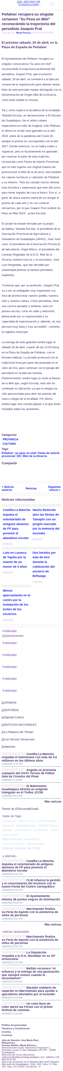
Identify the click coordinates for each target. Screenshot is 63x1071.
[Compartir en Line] (37, 470)
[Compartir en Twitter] (10, 470)
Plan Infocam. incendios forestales (23, 839)
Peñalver (7, 453)
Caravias (8, 825)
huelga (32, 821)
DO (19, 456)
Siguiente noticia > (54, 488)
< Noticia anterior (8, 488)
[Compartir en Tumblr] (51, 470)
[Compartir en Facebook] (4, 470)
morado (7, 829)
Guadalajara (9, 821)
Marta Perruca (23, 33)
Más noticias (53, 801)
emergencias (26, 825)
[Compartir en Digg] (57, 470)
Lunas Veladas (47, 821)
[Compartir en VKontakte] (24, 476)
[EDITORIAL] (10, 710)
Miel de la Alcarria (35, 456)
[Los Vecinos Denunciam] (18, 739)
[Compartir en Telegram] (24, 470)
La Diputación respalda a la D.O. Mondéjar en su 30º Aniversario (28, 956)
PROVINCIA (10, 439)
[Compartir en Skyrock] (17, 476)
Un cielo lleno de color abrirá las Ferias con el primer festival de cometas (27, 1007)
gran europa (10, 834)
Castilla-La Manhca (13, 843)
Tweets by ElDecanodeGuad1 (20, 809)
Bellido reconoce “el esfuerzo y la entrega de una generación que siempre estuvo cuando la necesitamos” (30, 973)
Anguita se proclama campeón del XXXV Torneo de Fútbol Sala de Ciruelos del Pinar (29, 773)
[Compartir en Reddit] (10, 476)
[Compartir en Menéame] (4, 476)
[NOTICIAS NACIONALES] (19, 724)
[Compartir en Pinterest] (44, 470)
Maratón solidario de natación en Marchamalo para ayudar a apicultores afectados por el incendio (29, 991)
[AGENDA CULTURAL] (13, 717)
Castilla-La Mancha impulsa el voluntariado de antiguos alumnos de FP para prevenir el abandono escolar (16, 524)
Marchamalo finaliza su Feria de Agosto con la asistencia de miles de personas (30, 912)
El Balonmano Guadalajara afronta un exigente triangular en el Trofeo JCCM (25, 789)
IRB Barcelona (47, 825)
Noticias (31, 488)
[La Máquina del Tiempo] (17, 731)
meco (22, 820)
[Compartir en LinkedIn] (17, 470)
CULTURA (9, 443)
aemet (54, 830)
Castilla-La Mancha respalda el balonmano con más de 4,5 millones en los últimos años (29, 757)
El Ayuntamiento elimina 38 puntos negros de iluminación (31, 897)
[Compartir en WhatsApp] (31, 470)
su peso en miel (25, 453)
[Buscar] (58, 3)
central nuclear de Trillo (21, 848)
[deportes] (8, 746)
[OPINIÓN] (9, 702)
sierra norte (36, 843)
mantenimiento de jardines (31, 829)
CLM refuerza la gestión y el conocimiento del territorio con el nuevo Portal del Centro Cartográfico (31, 883)
